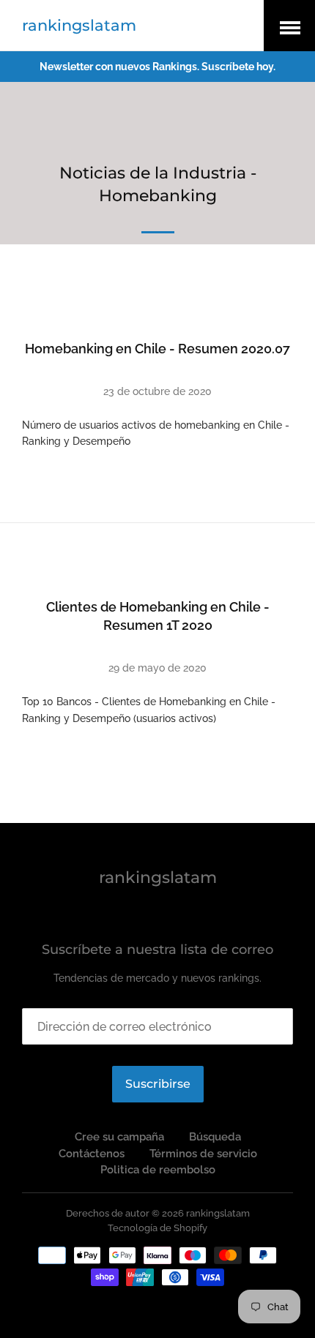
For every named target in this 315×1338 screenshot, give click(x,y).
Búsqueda (215, 1136)
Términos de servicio (203, 1153)
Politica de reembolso (157, 1169)
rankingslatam (79, 25)
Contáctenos (92, 1153)
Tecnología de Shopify (157, 1227)
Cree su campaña (119, 1136)
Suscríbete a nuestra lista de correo (157, 950)
